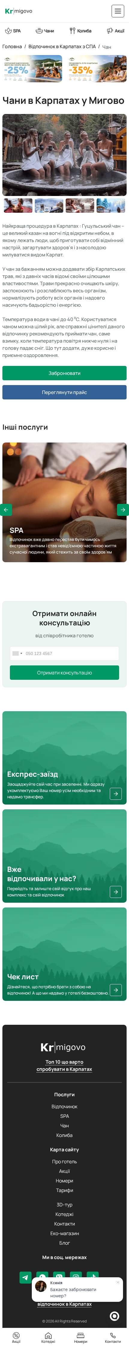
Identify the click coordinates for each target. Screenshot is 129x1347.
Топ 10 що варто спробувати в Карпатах (64, 1065)
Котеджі (65, 1214)
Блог (64, 1242)
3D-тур (64, 1204)
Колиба (64, 1135)
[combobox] (17, 653)
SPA (64, 1116)
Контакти (64, 1223)
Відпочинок (64, 1106)
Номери (64, 1180)
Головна (12, 47)
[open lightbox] (64, 163)
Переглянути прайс (64, 392)
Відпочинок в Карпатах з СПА (62, 47)
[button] (6, 510)
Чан (106, 47)
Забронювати (64, 373)
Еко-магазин (64, 1233)
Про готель (64, 1161)
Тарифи (64, 1190)
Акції (64, 1171)
